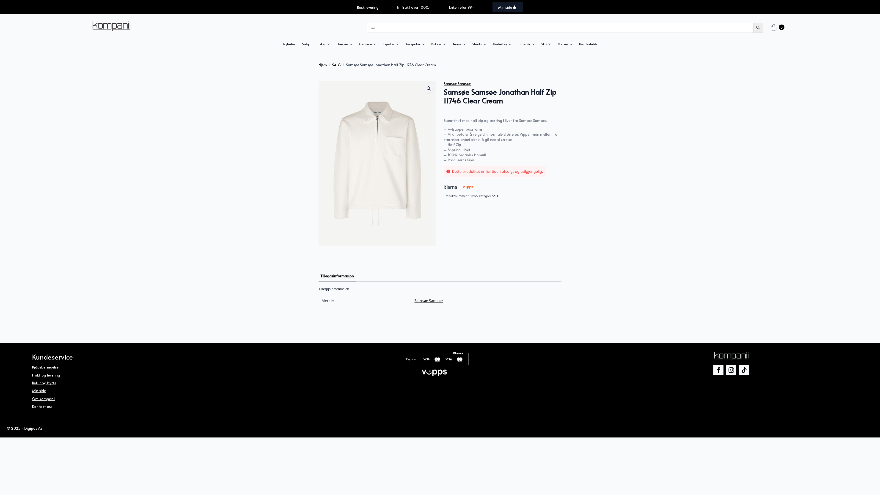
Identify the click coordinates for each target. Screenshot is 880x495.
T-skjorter (412, 44)
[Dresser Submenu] (352, 44)
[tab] (337, 275)
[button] (429, 88)
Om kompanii (43, 398)
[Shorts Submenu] (486, 44)
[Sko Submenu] (550, 44)
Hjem (323, 64)
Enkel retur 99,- (461, 7)
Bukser (436, 44)
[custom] (744, 370)
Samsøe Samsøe (457, 83)
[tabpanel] (440, 297)
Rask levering (368, 7)
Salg (305, 44)
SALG (336, 64)
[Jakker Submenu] (329, 44)
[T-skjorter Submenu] (424, 44)
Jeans (456, 44)
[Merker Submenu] (572, 44)
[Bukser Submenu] (445, 44)
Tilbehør (524, 44)
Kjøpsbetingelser (46, 366)
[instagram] (731, 370)
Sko (544, 44)
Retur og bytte (44, 382)
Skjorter (388, 44)
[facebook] (718, 370)
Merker (563, 44)
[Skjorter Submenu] (398, 44)
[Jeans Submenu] (465, 44)
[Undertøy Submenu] (510, 44)
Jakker (321, 44)
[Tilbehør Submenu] (534, 44)
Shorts (477, 44)
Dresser (342, 44)
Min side (39, 390)
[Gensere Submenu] (375, 44)
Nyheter (289, 44)
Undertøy (500, 44)
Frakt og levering (46, 374)
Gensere (365, 44)
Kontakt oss (42, 406)
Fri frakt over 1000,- (414, 7)
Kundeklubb (588, 44)
